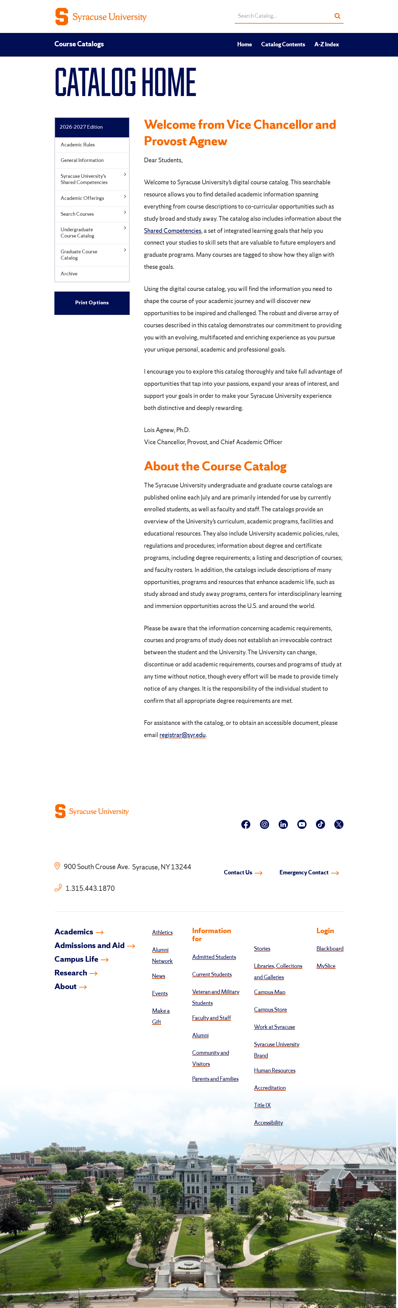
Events (160, 993)
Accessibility (268, 1123)
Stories (262, 949)
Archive (69, 274)
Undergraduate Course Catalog (77, 233)
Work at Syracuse (274, 1027)
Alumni (200, 1035)
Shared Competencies (172, 231)
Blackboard (330, 949)
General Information (82, 160)
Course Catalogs (79, 44)
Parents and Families (215, 1079)
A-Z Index (326, 44)
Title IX (262, 1105)
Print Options (92, 303)
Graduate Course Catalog (79, 255)
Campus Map (269, 992)
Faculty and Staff (211, 1018)
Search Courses (77, 214)
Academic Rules (78, 145)
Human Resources (274, 1071)
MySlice (326, 966)
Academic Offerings (82, 198)
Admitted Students (214, 957)
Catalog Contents (283, 44)
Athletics (162, 933)
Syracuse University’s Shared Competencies (84, 179)
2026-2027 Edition (81, 127)
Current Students (212, 975)
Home (244, 44)
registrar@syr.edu (183, 735)
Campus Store (270, 1010)
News (158, 976)
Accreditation (270, 1088)
